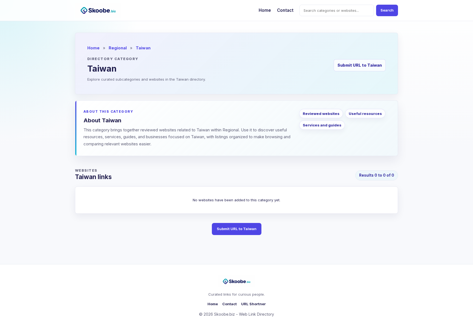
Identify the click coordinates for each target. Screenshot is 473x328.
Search (387, 10)
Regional (118, 48)
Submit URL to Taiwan (360, 65)
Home (265, 10)
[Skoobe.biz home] (98, 10)
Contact (285, 10)
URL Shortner (253, 304)
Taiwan (143, 48)
